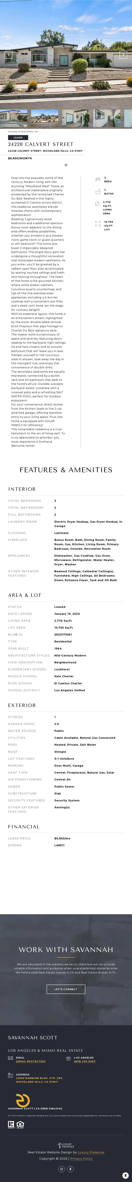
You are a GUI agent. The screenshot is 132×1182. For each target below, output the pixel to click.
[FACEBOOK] (70, 1169)
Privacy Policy (81, 1158)
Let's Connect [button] (66, 989)
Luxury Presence (91, 1152)
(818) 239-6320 (84, 1061)
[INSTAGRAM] (61, 1169)
